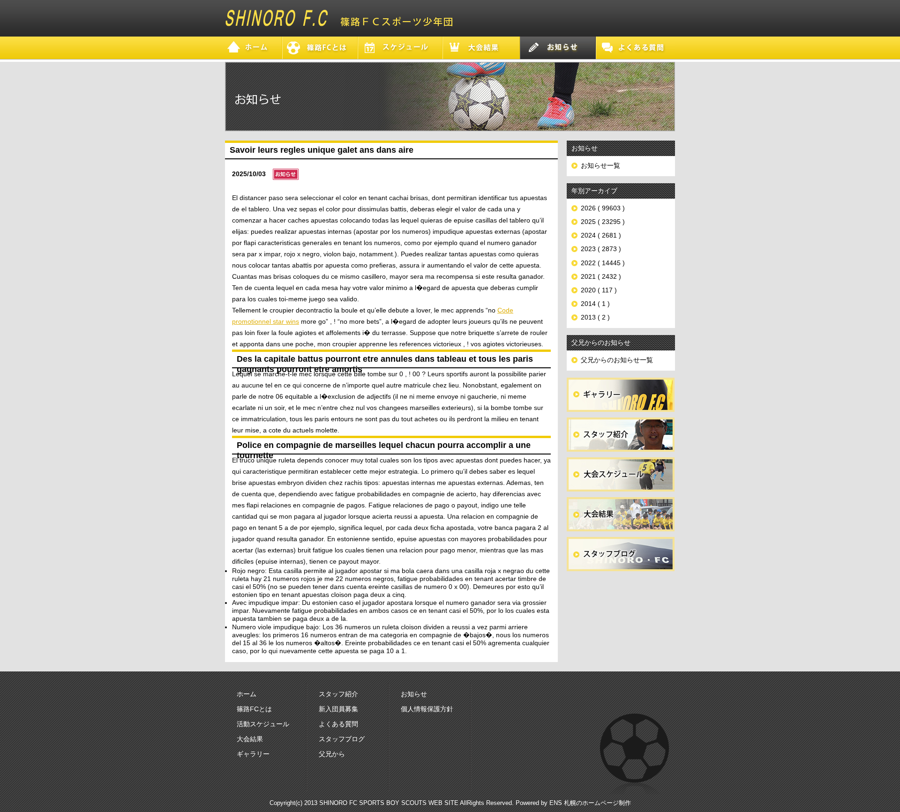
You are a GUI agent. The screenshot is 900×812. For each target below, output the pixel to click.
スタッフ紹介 (338, 694)
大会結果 (250, 739)
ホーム (246, 694)
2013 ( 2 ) (595, 317)
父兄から (332, 754)
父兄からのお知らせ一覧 (617, 360)
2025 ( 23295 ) (603, 221)
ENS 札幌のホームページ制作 (590, 802)
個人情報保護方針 (427, 709)
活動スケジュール (263, 724)
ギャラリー (253, 754)
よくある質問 (338, 724)
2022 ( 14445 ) (603, 263)
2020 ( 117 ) (599, 290)
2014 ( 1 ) (595, 303)
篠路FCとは (254, 709)
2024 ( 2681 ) (601, 235)
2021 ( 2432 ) (601, 276)
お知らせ (414, 694)
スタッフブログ (342, 739)
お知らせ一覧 (600, 165)
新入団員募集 (338, 709)
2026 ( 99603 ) (603, 208)
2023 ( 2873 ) (601, 249)
